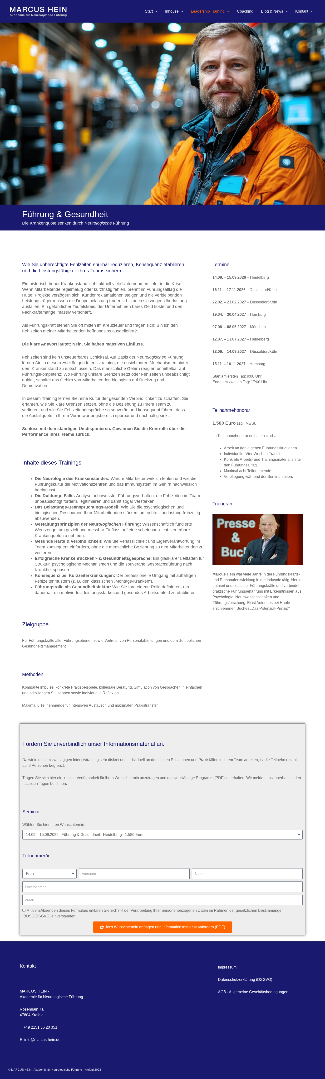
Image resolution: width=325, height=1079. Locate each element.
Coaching (245, 11)
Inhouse (172, 11)
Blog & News (272, 11)
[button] (155, 11)
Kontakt (301, 11)
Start (149, 11)
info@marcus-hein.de (42, 1040)
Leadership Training (208, 11)
